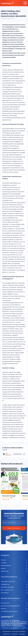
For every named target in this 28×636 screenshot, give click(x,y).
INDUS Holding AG (8, 454)
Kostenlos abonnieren (13, 528)
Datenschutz (6, 634)
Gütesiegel (22, 634)
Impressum (15, 634)
